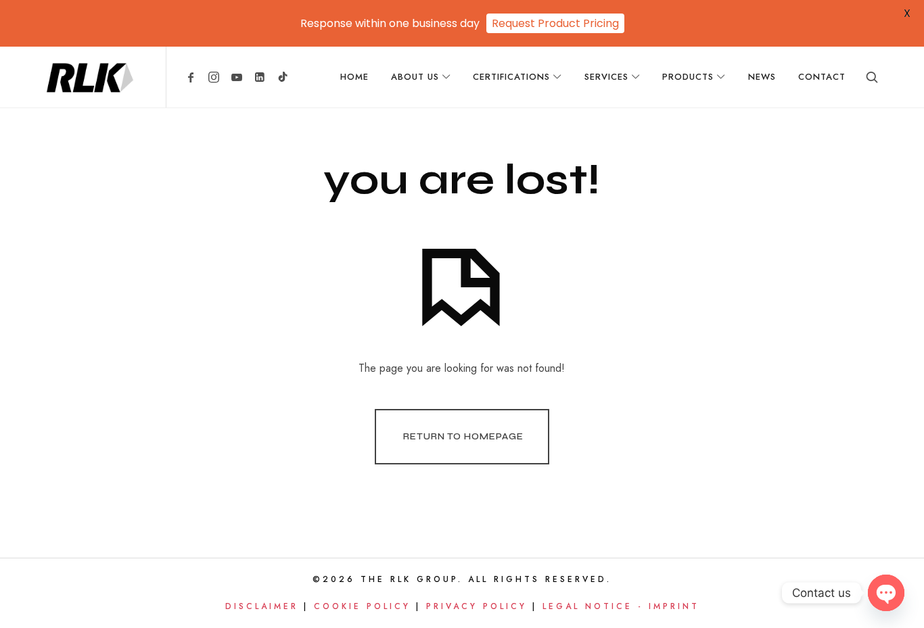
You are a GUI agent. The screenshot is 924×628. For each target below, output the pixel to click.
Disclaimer (261, 606)
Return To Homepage (463, 436)
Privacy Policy (476, 606)
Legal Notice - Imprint (620, 606)
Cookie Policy (362, 606)
